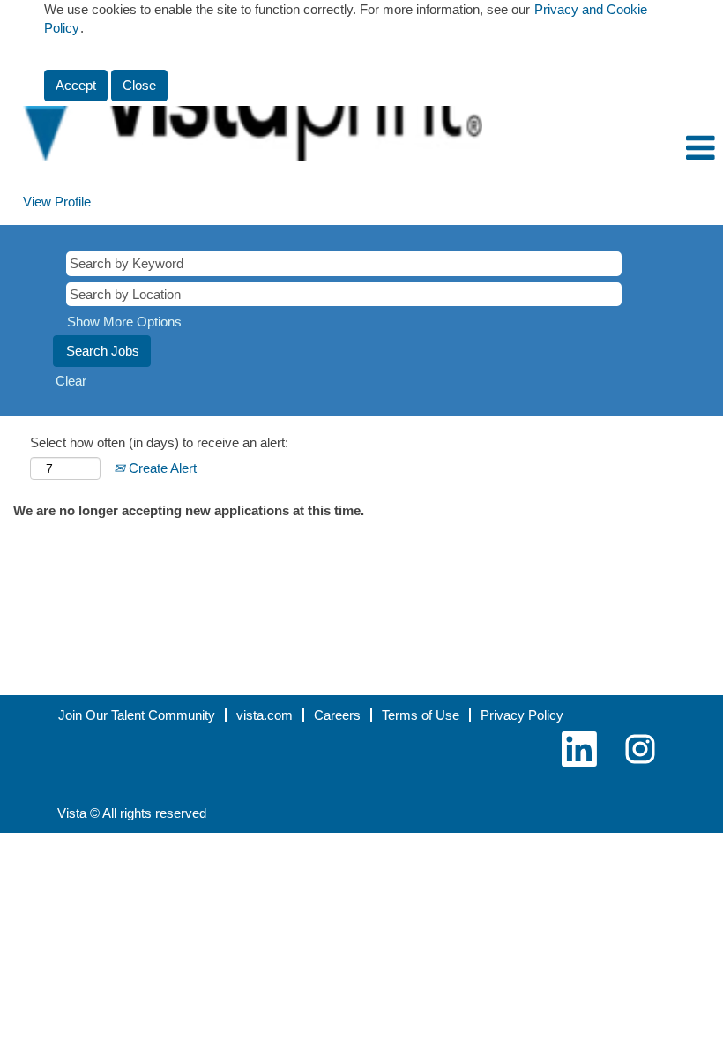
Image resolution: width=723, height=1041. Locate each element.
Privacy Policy (522, 715)
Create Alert (161, 468)
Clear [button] (71, 380)
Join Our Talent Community (136, 715)
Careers (337, 715)
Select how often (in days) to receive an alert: (159, 442)
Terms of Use (420, 715)
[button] (602, 149)
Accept (76, 85)
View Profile (57, 201)
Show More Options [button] (124, 321)
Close (139, 85)
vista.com (264, 715)
